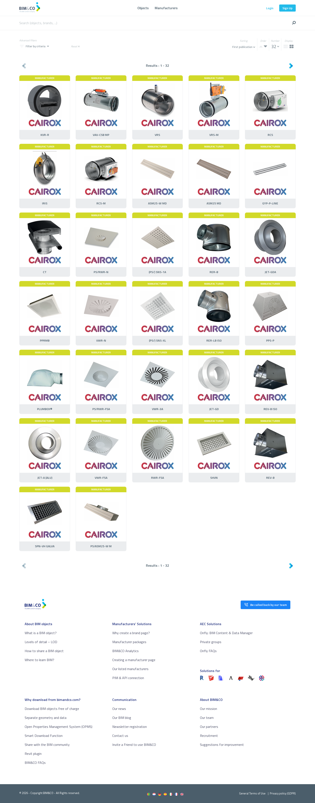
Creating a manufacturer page (133, 659)
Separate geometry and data (45, 717)
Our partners (209, 726)
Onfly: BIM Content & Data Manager (226, 632)
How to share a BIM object (44, 650)
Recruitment (209, 735)
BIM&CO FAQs (35, 762)
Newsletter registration (129, 726)
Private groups (210, 641)
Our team (207, 717)
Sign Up (287, 8)
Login (269, 8)
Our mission (208, 708)
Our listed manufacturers (130, 668)
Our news (119, 708)
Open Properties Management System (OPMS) (58, 726)
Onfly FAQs (208, 650)
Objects (143, 7)
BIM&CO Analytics (125, 650)
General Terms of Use (252, 793)
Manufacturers (166, 7)
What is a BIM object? (41, 632)
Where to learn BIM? (39, 659)
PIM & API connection (128, 677)
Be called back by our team (268, 604)
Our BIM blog (121, 717)
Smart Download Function (44, 735)
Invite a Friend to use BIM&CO (134, 744)
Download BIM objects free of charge (52, 708)
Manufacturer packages (129, 641)
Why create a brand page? (131, 632)
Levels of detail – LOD (41, 641)
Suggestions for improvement (222, 744)
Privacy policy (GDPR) (283, 793)
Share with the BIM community (47, 744)
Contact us (120, 735)
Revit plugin (33, 753)
